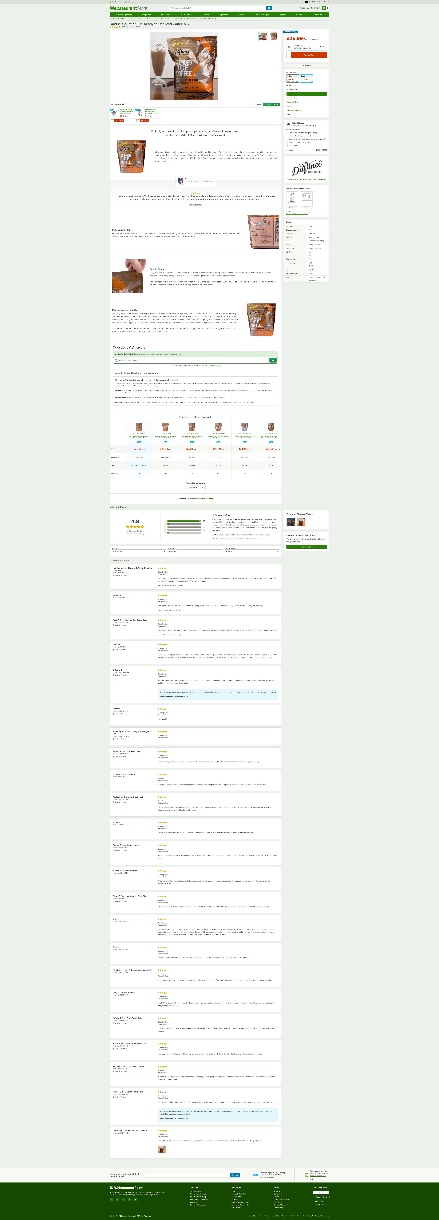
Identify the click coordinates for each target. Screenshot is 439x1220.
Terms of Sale (252, 1216)
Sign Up (235, 1175)
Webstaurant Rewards (198, 1194)
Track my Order (321, 1197)
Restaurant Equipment (124, 15)
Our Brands (278, 1194)
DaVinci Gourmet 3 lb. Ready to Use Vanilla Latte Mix (165, 437)
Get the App (130, 2)
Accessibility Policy (288, 1216)
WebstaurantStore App (198, 1197)
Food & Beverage (186, 15)
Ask (273, 360)
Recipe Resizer (195, 1202)
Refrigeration (146, 15)
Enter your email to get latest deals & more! (124, 1175)
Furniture (241, 15)
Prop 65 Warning (206, 499)
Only (288, 35)
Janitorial (282, 15)
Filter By (171, 548)
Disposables (223, 15)
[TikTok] (129, 1199)
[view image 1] (291, 522)
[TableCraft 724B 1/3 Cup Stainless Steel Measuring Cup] (122, 115)
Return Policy (278, 1208)
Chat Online (319, 1201)
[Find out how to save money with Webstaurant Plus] (112, 110)
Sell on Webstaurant (281, 1205)
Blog (233, 1191)
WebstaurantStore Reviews (241, 1205)
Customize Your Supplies (199, 1199)
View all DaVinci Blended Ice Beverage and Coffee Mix (306, 179)
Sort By (114, 548)
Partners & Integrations (198, 1205)
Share (259, 104)
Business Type (318, 15)
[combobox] (217, 8)
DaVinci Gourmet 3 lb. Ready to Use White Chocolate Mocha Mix (271, 437)
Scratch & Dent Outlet (239, 1194)
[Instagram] (111, 1199)
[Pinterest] (135, 1199)
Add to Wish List (307, 65)
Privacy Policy (216, 366)
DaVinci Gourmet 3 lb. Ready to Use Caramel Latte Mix (192, 437)
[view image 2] (301, 522)
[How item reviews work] (144, 533)
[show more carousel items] (279, 449)
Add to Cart (119, 121)
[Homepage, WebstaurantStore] (129, 8)
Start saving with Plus (267, 1177)
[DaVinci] (306, 167)
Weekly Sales (236, 1197)
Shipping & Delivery (322, 1204)
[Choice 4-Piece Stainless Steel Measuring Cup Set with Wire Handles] (147, 115)
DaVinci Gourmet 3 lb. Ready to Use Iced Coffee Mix (139, 437)
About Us (277, 1191)
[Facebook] (123, 1199)
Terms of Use (205, 366)
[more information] (315, 126)
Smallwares (165, 15)
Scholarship (278, 1202)
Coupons (235, 1199)
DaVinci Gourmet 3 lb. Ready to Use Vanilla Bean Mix (245, 437)
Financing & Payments (282, 1199)
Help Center (116, 2)
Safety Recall (236, 1208)
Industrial (299, 15)
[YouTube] (117, 1199)
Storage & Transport (262, 15)
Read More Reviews (195, 204)
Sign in (322, 46)
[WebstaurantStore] (138, 1188)
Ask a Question (272, 105)
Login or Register (307, 547)
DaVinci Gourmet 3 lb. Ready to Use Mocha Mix (218, 437)
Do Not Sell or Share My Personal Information (313, 1216)
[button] (262, 36)
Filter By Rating (230, 548)
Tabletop (206, 15)
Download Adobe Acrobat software (297, 214)
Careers (277, 1197)
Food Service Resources (240, 1202)
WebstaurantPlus (196, 1191)
